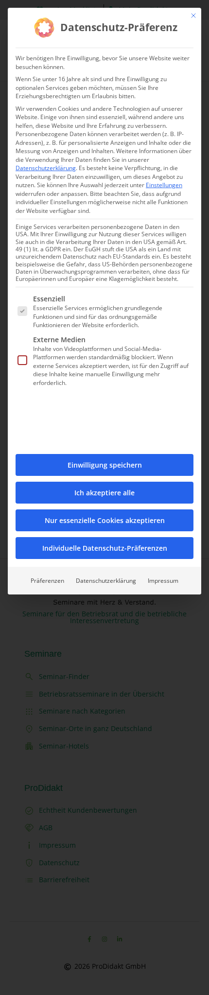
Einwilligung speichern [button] (105, 465)
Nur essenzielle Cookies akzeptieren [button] (105, 520)
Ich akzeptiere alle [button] (104, 492)
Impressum (163, 580)
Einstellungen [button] (164, 185)
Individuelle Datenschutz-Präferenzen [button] (104, 548)
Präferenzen (47, 580)
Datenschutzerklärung (46, 168)
